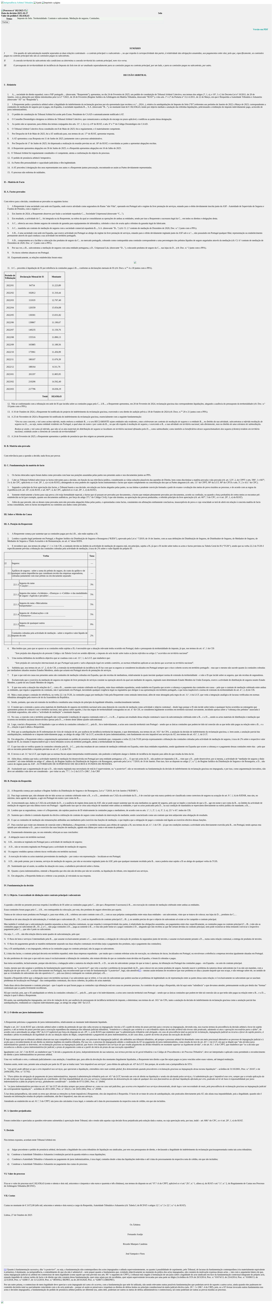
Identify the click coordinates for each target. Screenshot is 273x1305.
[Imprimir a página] (51, 2)
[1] (139, 970)
